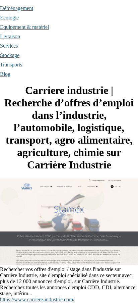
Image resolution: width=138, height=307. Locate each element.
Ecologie (9, 17)
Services (9, 46)
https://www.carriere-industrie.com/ (37, 299)
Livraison (10, 36)
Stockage (9, 55)
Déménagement (16, 8)
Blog (5, 74)
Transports (11, 64)
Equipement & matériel (24, 27)
